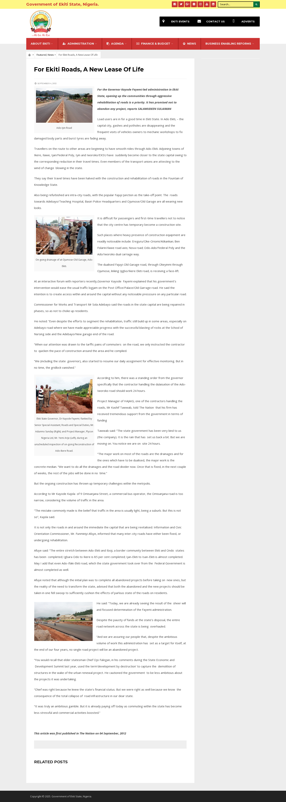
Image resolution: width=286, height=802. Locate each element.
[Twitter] (181, 4)
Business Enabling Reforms (228, 43)
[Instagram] (200, 4)
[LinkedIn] (213, 4)
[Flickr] (194, 4)
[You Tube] (207, 4)
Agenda (117, 43)
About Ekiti (40, 43)
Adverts (248, 21)
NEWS (191, 43)
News (51, 54)
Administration (80, 43)
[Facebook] (175, 4)
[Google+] (187, 4)
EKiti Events (180, 21)
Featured (41, 54)
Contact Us (215, 21)
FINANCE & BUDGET (155, 43)
